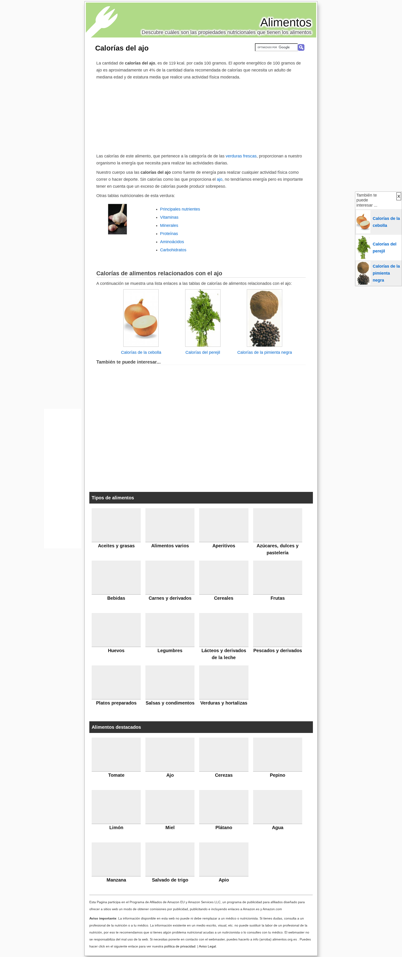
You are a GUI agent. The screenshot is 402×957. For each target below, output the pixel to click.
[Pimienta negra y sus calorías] (264, 345)
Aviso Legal (207, 946)
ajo (219, 179)
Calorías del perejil (202, 352)
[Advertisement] (201, 115)
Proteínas (169, 233)
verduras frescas (241, 156)
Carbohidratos (173, 250)
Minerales (169, 225)
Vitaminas (169, 217)
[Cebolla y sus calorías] (141, 345)
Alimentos (286, 22)
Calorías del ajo (122, 48)
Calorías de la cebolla (141, 352)
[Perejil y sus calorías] (203, 345)
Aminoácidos (172, 241)
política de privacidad (179, 946)
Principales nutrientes (180, 209)
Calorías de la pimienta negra (264, 352)
